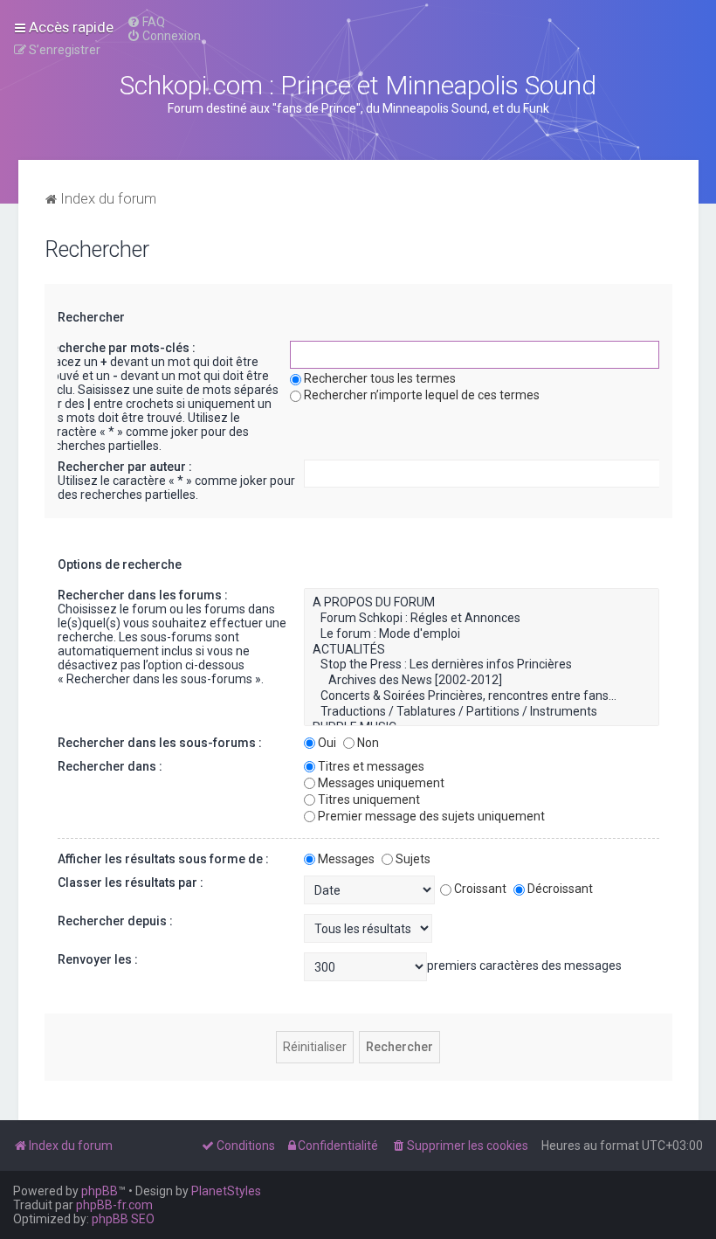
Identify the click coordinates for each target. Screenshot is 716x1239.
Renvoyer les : (98, 959)
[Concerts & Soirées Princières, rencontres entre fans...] (481, 696)
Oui (327, 743)
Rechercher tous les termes (380, 378)
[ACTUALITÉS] (481, 650)
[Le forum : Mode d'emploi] (481, 634)
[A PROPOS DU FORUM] (481, 603)
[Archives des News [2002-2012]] (481, 681)
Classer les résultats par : (130, 882)
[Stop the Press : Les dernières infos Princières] (481, 665)
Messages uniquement (381, 783)
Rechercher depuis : (115, 921)
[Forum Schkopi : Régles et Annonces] (481, 618)
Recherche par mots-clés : (120, 348)
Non (368, 743)
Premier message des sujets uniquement (431, 816)
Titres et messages (371, 766)
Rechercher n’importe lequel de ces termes (422, 395)
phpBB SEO (123, 1219)
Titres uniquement (369, 799)
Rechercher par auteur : (125, 467)
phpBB (99, 1191)
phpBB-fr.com (114, 1205)
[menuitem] (146, 22)
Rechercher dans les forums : (143, 595)
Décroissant (560, 889)
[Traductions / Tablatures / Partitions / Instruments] (481, 712)
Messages (346, 859)
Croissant (480, 889)
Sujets (413, 859)
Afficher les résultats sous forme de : (163, 859)
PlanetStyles (226, 1191)
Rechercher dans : (110, 766)
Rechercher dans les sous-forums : (160, 743)
